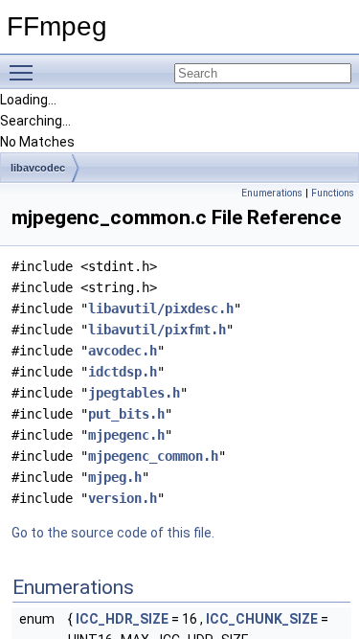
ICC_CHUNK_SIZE (262, 619)
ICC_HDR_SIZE (122, 619)
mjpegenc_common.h (153, 456)
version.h (122, 498)
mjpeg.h (115, 477)
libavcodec (38, 167)
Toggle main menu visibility (25, 72)
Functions (332, 193)
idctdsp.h (122, 371)
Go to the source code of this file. (112, 532)
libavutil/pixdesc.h (161, 308)
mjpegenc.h (126, 435)
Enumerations (272, 193)
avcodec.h (122, 350)
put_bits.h (126, 414)
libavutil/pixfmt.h (157, 329)
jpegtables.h (134, 392)
